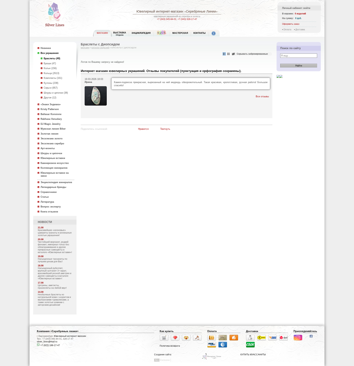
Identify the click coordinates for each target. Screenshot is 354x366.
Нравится (143, 129)
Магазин (85, 48)
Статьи (45, 196)
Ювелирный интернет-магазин (159, 11)
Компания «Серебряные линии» (58, 331)
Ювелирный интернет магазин (70, 336)
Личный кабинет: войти (296, 8)
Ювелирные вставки (53, 158)
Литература (47, 201)
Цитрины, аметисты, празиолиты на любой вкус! (52, 286)
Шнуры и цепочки (51, 153)
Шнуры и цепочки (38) (56, 92)
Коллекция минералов (54, 167)
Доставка (300, 29)
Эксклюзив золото (52, 138)
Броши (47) (50, 63)
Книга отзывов (49, 211)
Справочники (49, 192)
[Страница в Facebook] (312, 338)
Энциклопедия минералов (56, 182)
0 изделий (300, 13)
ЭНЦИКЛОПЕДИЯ (141, 33)
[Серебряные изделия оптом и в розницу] (212, 359)
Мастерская (180, 33)
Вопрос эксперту (51, 206)
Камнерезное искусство (55, 163)
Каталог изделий (100, 48)
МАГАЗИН (102, 33)
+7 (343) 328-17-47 (187, 19)
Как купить (167, 331)
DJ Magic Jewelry (50, 124)
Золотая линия (49, 133)
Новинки (46, 48)
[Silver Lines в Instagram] (299, 341)
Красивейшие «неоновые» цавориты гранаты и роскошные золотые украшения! (55, 233)
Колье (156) (50, 68)
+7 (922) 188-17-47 (50, 345)
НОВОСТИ (45, 222)
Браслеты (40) (52, 58)
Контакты (199, 33)
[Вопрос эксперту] (281, 80)
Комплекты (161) (53, 78)
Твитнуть (165, 129)
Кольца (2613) (51, 73)
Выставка (119, 33)
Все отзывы (262, 96)
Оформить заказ (290, 24)
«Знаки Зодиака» (51, 104)
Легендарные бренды (53, 187)
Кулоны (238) (51, 83)
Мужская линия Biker (53, 128)
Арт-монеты (48, 148)
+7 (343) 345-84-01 (166, 19)
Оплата (287, 29)
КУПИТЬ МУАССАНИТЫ (253, 354)
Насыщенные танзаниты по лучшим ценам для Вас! (52, 260)
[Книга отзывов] (278, 80)
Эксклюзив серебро (52, 143)
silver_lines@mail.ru (47, 341)
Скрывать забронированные (252, 54)
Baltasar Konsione (51, 114)
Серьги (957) (51, 87)
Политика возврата (170, 346)
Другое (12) (50, 97)
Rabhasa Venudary (51, 119)
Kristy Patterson (50, 109)
